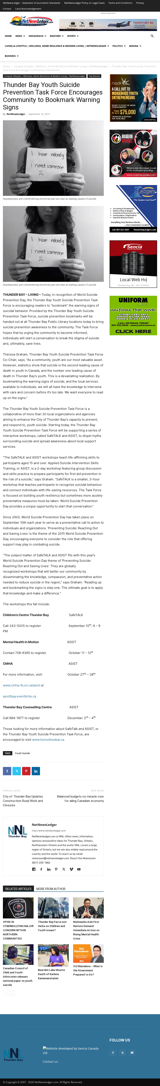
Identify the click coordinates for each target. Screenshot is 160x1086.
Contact (7, 8)
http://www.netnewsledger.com (49, 830)
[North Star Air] (108, 25)
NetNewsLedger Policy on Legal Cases (84, 2)
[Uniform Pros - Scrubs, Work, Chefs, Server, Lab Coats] (133, 315)
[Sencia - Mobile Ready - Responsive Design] (133, 264)
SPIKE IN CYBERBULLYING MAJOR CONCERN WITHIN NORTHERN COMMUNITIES (18, 930)
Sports (71, 35)
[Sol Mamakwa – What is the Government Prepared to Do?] (88, 953)
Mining (133, 45)
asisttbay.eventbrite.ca (19, 696)
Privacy (140, 2)
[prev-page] (5, 993)
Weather (55, 35)
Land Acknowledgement (28, 8)
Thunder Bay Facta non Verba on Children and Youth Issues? (52, 926)
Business (10, 55)
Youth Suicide (22, 753)
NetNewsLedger (16, 114)
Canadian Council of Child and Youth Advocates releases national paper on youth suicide (17, 977)
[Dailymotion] (35, 869)
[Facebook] (7, 771)
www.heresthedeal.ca (48, 740)
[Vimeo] (72, 869)
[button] (152, 36)
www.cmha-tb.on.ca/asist (21, 685)
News (18, 35)
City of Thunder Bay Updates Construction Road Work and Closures (23, 801)
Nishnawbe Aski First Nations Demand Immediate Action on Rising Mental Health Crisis (86, 930)
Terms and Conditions (120, 2)
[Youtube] (80, 869)
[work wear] (133, 153)
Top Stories (94, 76)
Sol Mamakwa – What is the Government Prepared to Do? (87, 970)
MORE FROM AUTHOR (50, 889)
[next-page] (12, 993)
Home (8, 35)
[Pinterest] (26, 771)
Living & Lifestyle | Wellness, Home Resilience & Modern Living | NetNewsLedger (55, 45)
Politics (117, 45)
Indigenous (36, 35)
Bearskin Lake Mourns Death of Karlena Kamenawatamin (51, 974)
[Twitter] (16, 771)
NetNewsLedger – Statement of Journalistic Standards (31, 2)
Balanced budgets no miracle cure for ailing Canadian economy (80, 799)
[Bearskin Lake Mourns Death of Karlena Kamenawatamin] (53, 955)
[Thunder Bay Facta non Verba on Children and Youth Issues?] (53, 907)
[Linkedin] (36, 771)
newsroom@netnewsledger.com (65, 1066)
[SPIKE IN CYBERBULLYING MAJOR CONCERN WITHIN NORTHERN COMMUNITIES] (18, 907)
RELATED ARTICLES (18, 889)
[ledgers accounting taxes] (133, 208)
